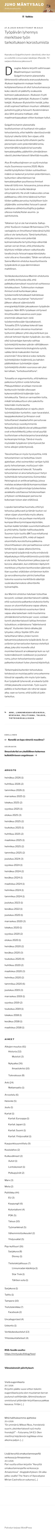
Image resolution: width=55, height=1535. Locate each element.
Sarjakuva (13, 1251)
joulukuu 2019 (12, 990)
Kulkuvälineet (12, 1156)
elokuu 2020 (11, 940)
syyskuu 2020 (12, 933)
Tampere (9, 1300)
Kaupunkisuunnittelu (16, 1143)
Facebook (13, 1312)
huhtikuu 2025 (12, 834)
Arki (12, 712)
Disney (15, 1256)
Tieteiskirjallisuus (22, 718)
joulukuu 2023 (12, 902)
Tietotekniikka (12, 1307)
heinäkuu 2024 (13, 871)
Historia (12, 1051)
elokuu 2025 (11, 815)
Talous (41, 715)
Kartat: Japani (15, 1124)
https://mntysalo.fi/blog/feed (20, 1354)
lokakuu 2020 (12, 927)
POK (10, 1215)
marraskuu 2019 (13, 996)
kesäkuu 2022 (12, 909)
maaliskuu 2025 (13, 840)
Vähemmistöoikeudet (20, 1233)
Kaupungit (14, 1203)
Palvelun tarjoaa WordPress (18, 1527)
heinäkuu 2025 (13, 821)
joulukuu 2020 (12, 915)
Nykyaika (14, 715)
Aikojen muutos (13, 1046)
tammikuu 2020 (13, 983)
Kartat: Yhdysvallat (18, 1136)
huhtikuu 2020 (12, 965)
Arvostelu (10, 1094)
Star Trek (17, 1274)
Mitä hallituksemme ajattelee (20, 1418)
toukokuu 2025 (13, 827)
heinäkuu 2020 (13, 946)
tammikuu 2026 (13, 790)
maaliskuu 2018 (13, 1027)
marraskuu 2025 (13, 796)
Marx (7, 1180)
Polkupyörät (14, 1173)
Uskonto (9, 1325)
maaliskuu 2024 (13, 884)
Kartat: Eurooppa (17, 1118)
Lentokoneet (15, 1167)
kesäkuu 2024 (12, 877)
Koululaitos (11, 1149)
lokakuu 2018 (12, 1015)
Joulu (7, 1107)
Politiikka (28, 715)
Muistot (16, 1056)
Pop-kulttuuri (12, 1246)
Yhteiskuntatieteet (15, 1338)
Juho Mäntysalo (24, 4)
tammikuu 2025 (13, 852)
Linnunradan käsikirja (30, 712)
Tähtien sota (18, 1280)
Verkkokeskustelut (15, 1331)
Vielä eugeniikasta (14, 1382)
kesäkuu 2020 (12, 952)
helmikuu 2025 (13, 846)
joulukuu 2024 (12, 858)
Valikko (29, 16)
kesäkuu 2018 (12, 1021)
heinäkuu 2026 (13, 777)
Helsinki (9, 1101)
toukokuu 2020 (13, 959)
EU (9, 1197)
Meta (7, 1186)
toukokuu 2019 (13, 1009)
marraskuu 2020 (13, 921)
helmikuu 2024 (13, 890)
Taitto (8, 1294)
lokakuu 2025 (12, 802)
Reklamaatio (15, 1087)
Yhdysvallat (14, 1239)
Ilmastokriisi (18, 1068)
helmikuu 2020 (13, 977)
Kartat (8, 1113)
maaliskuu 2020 (13, 971)
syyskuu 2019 (12, 1002)
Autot (11, 1161)
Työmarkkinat (15, 1227)
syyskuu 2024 (12, 865)
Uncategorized (12, 1319)
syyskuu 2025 (12, 808)
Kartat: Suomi (15, 1130)
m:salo (38, 28)
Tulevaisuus (14, 1075)
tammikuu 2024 (13, 896)
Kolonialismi (15, 1209)
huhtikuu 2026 (12, 784)
